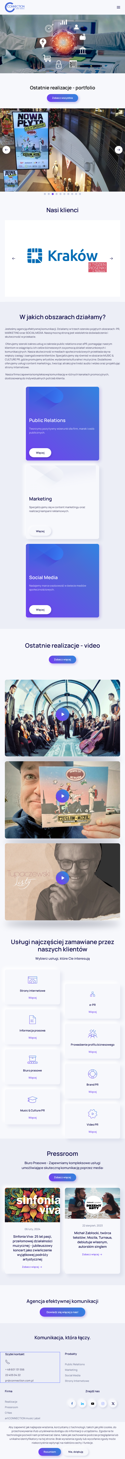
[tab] (45, 194)
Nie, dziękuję (75, 1451)
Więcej (40, 452)
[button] (118, 7)
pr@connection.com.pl (19, 1380)
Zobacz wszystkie (62, 98)
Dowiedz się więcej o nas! (62, 1312)
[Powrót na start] (14, 7)
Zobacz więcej (62, 659)
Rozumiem (50, 1451)
